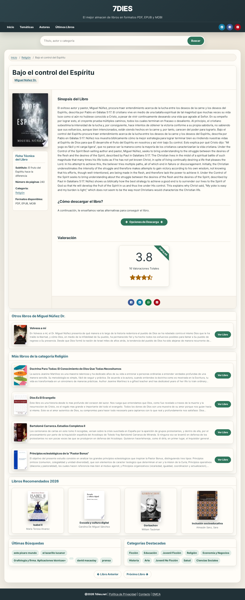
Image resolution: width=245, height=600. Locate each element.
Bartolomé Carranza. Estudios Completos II (57, 426)
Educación (150, 552)
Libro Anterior (109, 574)
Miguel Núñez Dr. (26, 80)
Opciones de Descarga (144, 222)
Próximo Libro (136, 574)
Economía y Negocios (216, 552)
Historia (134, 560)
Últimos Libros (64, 27)
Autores (44, 27)
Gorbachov (151, 525)
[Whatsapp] (148, 302)
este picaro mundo (25, 552)
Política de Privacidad (122, 594)
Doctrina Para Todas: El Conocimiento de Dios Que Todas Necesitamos (75, 368)
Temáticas (27, 27)
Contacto (144, 594)
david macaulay (86, 560)
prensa (106, 560)
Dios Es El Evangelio (42, 397)
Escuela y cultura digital (94, 522)
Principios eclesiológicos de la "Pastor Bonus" (59, 453)
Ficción (133, 552)
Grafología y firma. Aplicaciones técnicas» (40, 560)
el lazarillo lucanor (54, 552)
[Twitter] (222, 27)
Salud (187, 560)
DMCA (156, 594)
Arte (147, 560)
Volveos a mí (38, 328)
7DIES (122, 8)
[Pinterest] (237, 27)
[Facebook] (230, 27)
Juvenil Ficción (172, 552)
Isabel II (38, 524)
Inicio (10, 27)
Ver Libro (223, 334)
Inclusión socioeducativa (207, 523)
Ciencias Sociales (207, 560)
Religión (26, 57)
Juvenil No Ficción (167, 560)
